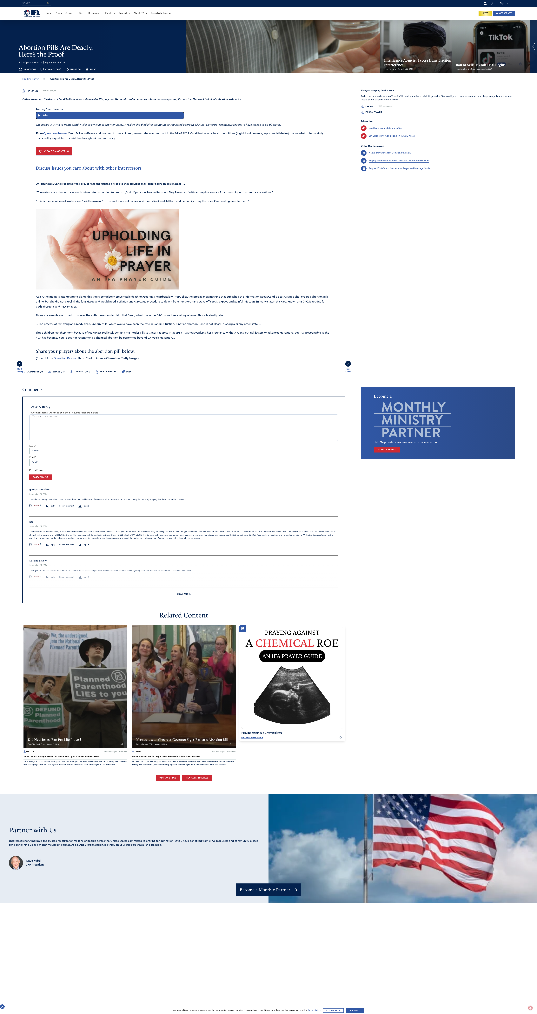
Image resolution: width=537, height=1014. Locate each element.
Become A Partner (386, 449)
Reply (52, 506)
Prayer (59, 13)
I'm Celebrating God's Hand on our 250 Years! (392, 136)
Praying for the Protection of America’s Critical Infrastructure (399, 161)
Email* (32, 457)
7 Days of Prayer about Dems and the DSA (390, 153)
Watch (82, 13)
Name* (32, 446)
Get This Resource (252, 737)
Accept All (355, 1010)
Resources (93, 13)
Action (68, 13)
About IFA (139, 13)
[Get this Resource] (292, 678)
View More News (167, 777)
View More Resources (197, 777)
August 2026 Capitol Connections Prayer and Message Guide (399, 168)
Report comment (66, 506)
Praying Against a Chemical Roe (261, 733)
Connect (123, 13)
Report (86, 506)
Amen (36, 505)
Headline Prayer (30, 79)
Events (108, 13)
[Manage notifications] (530, 1008)
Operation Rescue (55, 133)
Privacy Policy (314, 1010)
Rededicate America (161, 13)
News (49, 13)
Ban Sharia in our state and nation (385, 128)
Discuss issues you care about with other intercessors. (89, 168)
